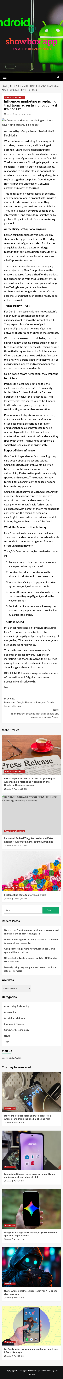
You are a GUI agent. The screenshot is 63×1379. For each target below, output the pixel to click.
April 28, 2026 (19, 1123)
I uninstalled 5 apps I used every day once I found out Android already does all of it (31, 941)
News (7, 1035)
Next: (35, 714)
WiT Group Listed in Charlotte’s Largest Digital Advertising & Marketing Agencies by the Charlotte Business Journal (29, 782)
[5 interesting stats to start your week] (31, 871)
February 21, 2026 (20, 899)
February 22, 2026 (20, 846)
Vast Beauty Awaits (12, 1057)
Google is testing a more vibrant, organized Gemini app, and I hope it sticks (30, 950)
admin (9, 114)
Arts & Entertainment (15, 1018)
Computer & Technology (16, 1029)
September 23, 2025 (23, 114)
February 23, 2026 (20, 789)
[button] (5, 77)
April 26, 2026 (19, 1239)
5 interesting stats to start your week (25, 895)
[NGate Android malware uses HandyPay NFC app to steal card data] (31, 1267)
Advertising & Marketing (14, 97)
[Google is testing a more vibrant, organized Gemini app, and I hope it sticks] (31, 1209)
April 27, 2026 (19, 1181)
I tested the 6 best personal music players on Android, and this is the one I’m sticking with (31, 932)
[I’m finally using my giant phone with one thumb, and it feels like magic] (31, 1326)
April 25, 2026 (19, 1298)
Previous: (29, 702)
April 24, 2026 (19, 1356)
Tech (6, 1041)
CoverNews (45, 1370)
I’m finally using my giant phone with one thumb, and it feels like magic (30, 969)
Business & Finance (14, 1024)
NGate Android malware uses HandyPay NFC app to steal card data (30, 960)
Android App (10, 1012)
